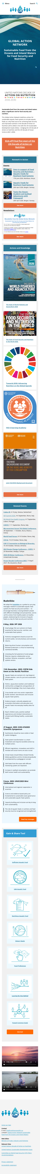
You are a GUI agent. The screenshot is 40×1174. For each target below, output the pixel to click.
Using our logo (6, 1125)
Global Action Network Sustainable (19, 1132)
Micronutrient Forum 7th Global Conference (19, 528)
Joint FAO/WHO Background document (19, 483)
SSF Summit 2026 (9, 516)
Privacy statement (7, 1162)
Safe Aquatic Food (20, 889)
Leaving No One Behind (20, 996)
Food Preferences (20, 966)
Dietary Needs (20, 941)
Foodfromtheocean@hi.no (14, 1130)
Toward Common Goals (20, 1023)
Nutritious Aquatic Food (20, 916)
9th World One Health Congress (14, 519)
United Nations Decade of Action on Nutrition (16, 1146)
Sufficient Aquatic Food (20, 862)
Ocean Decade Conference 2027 (15, 561)
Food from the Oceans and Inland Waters (15, 1134)
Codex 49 (6, 512)
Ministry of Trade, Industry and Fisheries (15, 1141)
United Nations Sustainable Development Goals (17, 1149)
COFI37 (6, 525)
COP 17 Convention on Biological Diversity (18, 543)
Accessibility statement (9, 1165)
